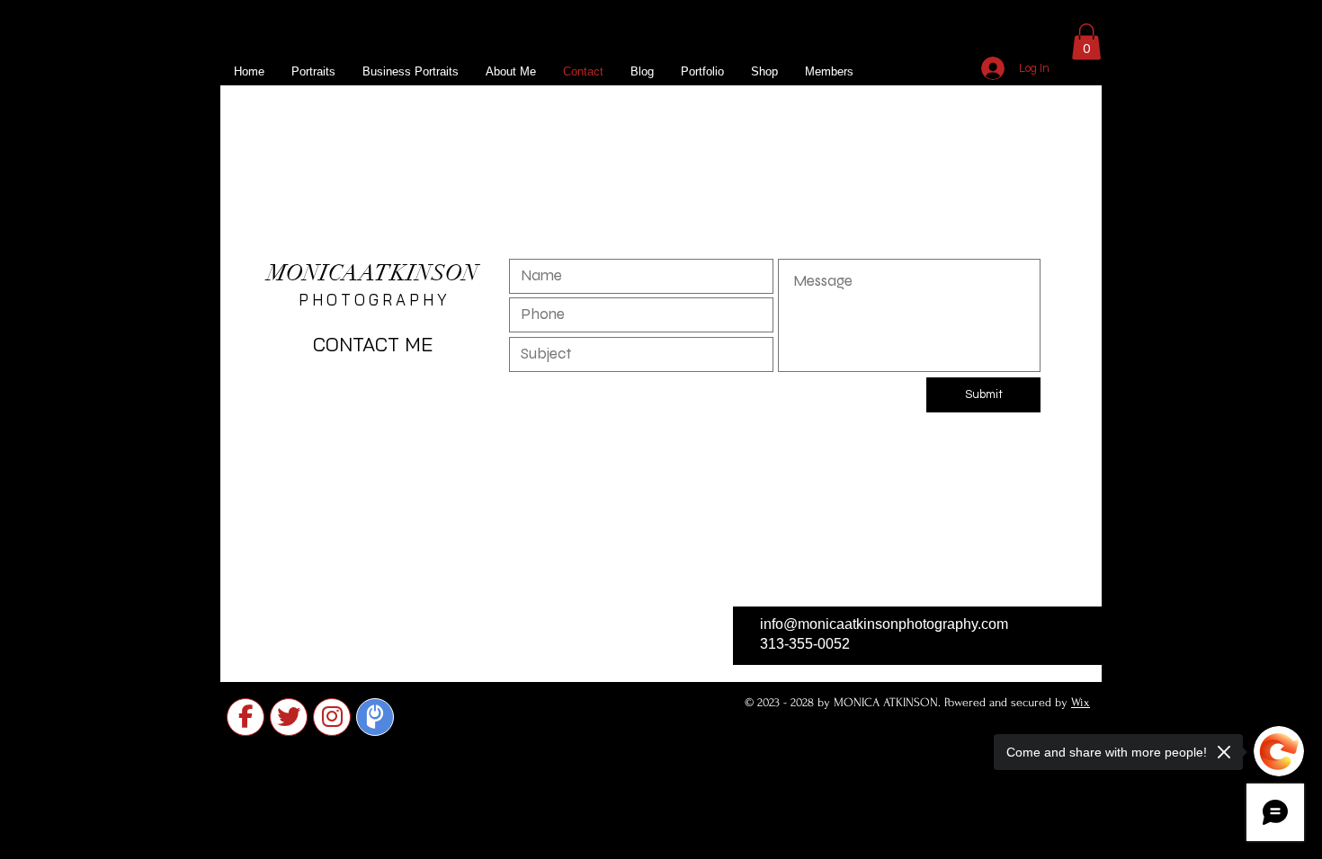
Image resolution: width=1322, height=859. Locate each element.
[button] (1086, 41)
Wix (1080, 702)
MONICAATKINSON (372, 273)
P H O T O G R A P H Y (373, 299)
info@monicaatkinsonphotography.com (884, 624)
